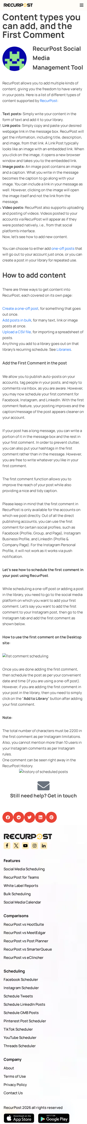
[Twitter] (16, 845)
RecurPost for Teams (21, 877)
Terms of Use (15, 1076)
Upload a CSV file (16, 331)
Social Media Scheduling (24, 869)
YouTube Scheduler (20, 1037)
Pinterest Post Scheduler (25, 1021)
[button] (7, 817)
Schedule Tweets (18, 996)
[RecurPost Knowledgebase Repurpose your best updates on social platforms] (18, 5)
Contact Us (13, 1092)
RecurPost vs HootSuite (24, 924)
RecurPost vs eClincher (24, 957)
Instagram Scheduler (21, 987)
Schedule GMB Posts (21, 1012)
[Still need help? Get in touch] (43, 786)
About (9, 1068)
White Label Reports (21, 885)
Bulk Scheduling (17, 893)
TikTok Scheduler (18, 1029)
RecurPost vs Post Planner (26, 940)
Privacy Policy (15, 1084)
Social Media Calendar (22, 902)
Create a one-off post (20, 308)
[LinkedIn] (43, 845)
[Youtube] (25, 845)
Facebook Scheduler (21, 979)
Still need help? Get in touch (43, 795)
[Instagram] (34, 845)
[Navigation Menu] (81, 5)
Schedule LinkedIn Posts (24, 1004)
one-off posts (62, 248)
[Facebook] (7, 845)
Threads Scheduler (20, 1045)
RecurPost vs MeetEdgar (25, 932)
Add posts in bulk (16, 320)
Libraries (64, 349)
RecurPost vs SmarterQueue (28, 949)
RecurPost (48, 100)
